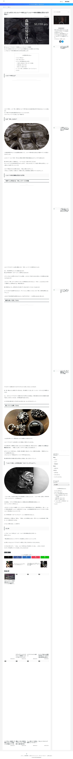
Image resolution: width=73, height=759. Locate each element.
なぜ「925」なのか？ (20, 59)
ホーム (22, 755)
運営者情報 (26, 755)
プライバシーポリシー (42, 755)
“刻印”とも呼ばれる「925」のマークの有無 (25, 63)
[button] (68, 12)
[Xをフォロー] (62, 41)
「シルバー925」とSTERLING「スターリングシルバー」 (27, 68)
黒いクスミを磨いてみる (22, 66)
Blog (6, 552)
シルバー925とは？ (20, 57)
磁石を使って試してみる (22, 64)
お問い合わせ (49, 755)
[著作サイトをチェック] (60, 41)
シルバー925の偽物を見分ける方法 (23, 61)
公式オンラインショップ (33, 755)
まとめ (18, 70)
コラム (9, 552)
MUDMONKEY (61, 28)
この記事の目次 (25, 55)
